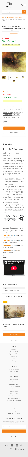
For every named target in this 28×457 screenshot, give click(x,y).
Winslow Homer (14, 389)
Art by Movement (14, 369)
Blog (14, 358)
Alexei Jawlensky (14, 391)
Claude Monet (14, 379)
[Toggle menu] (2, 5)
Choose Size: (11, 107)
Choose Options (14, 334)
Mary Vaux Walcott (14, 384)
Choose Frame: (13, 112)
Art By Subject (14, 371)
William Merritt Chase (14, 396)
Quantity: (5, 121)
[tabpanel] (14, 319)
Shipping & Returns (14, 354)
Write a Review (14, 33)
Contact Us (14, 356)
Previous (2, 319)
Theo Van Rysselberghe (14, 398)
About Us (14, 349)
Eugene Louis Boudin (14, 386)
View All (14, 403)
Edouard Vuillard (14, 393)
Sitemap (14, 361)
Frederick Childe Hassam (14, 400)
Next (25, 319)
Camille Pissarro (14, 382)
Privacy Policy (14, 351)
